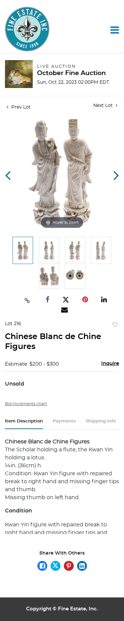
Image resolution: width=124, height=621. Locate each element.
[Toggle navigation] (114, 30)
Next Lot (103, 105)
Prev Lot (20, 107)
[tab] (24, 424)
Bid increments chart (26, 404)
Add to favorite (115, 325)
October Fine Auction (71, 73)
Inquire (110, 363)
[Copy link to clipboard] (27, 300)
